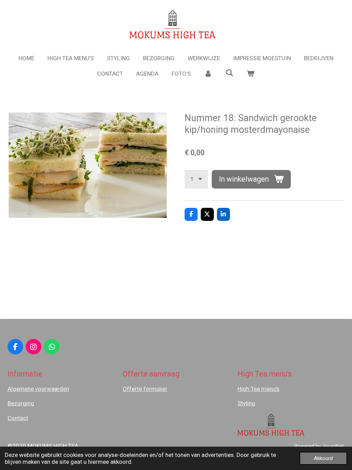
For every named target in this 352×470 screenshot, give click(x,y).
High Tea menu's (258, 388)
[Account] (208, 74)
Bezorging (21, 403)
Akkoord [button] (323, 458)
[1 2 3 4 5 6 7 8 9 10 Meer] (196, 179)
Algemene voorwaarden (38, 388)
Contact (18, 418)
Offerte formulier (145, 388)
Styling (246, 403)
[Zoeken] (229, 73)
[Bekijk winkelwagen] (251, 74)
